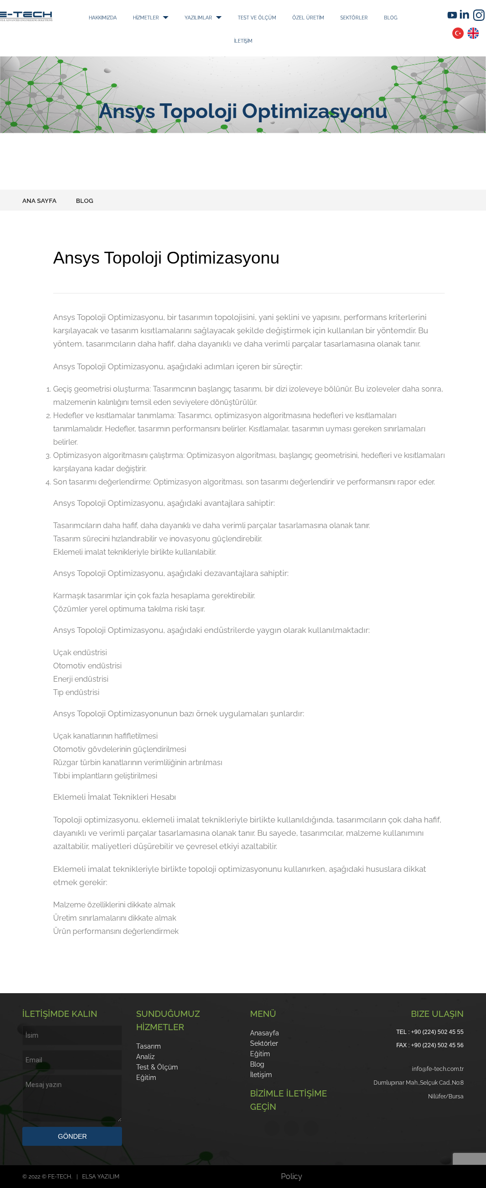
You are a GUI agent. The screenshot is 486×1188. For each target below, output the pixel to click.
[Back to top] (459, 1161)
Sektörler (234, 40)
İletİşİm (327, 40)
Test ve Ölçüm (347, 17)
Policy (291, 1176)
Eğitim (146, 1077)
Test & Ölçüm (157, 1067)
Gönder (72, 1136)
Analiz (145, 1056)
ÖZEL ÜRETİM (169, 40)
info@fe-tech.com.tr (438, 1069)
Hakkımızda (132, 17)
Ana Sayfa (39, 200)
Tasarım (148, 1046)
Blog (284, 40)
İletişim (261, 1074)
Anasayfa (264, 1033)
